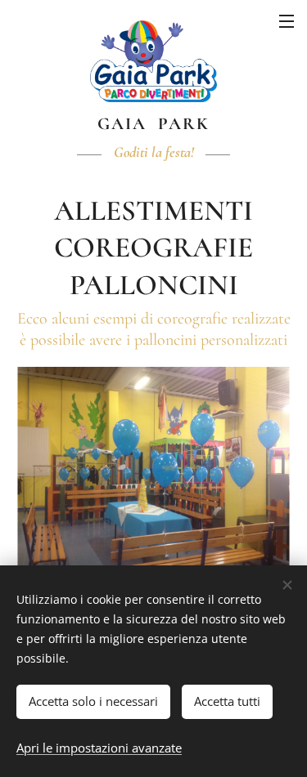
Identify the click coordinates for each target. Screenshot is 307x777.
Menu (286, 20)
